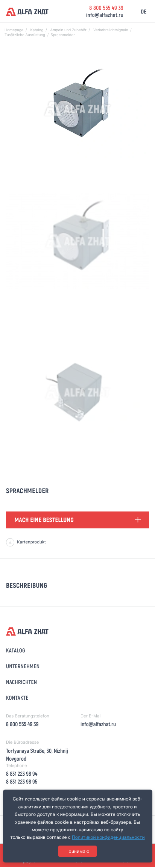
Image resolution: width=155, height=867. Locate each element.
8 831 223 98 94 (21, 773)
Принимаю (77, 851)
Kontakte (17, 697)
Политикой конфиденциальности (108, 837)
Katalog (15, 650)
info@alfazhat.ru (104, 14)
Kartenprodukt (31, 542)
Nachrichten (21, 681)
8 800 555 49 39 (106, 7)
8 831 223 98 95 (21, 781)
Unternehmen (23, 666)
